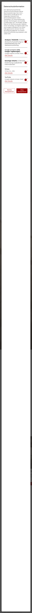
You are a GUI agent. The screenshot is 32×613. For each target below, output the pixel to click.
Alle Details (9, 55)
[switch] (25, 41)
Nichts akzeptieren (9, 90)
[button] (26, 42)
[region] (16, 61)
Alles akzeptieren (22, 90)
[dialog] (16, 306)
